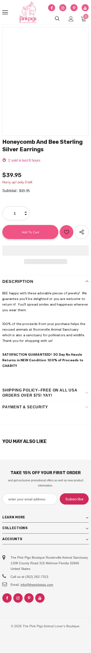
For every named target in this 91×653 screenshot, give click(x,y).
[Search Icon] (57, 18)
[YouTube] (85, 7)
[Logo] (28, 12)
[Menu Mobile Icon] (5, 12)
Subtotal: (10, 191)
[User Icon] (71, 18)
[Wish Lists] (67, 232)
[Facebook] (51, 7)
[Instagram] (62, 7)
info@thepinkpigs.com (37, 585)
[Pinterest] (73, 7)
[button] (45, 250)
